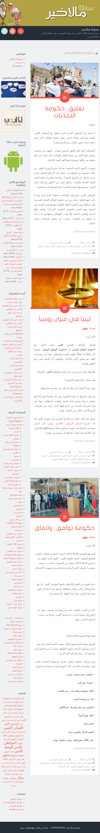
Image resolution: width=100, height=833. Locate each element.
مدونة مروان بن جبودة (13, 628)
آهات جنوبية (14, 428)
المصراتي (18, 583)
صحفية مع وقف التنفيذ (13, 558)
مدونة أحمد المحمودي (13, 642)
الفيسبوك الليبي (12, 732)
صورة (3, 763)
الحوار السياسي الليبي (82, 456)
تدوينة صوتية (17, 755)
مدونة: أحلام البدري (11, 435)
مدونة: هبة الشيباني (11, 449)
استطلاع (21, 709)
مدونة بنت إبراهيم (15, 590)
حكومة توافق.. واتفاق (65, 528)
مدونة (16, 456)
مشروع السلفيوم (15, 639)
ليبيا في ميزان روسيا (65, 319)
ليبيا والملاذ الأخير (11, 481)
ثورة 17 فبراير (14, 759)
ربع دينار (18, 218)
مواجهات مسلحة (9, 778)
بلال (20, 358)
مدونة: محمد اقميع (14, 562)
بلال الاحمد (17, 390)
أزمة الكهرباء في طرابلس (13, 702)
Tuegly (16, 446)
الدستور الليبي (11, 723)
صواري (16, 438)
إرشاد (20, 705)
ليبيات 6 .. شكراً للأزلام (13, 243)
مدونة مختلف (16, 565)
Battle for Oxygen (14, 523)
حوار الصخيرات (63, 766)
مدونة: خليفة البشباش (13, 555)
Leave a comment (81, 253)
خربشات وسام (16, 621)
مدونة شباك (17, 632)
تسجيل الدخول (16, 799)
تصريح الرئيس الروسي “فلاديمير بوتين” (69, 423)
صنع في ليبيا (13, 484)
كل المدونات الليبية (14, 417)
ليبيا (3, 766)
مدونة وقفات (17, 593)
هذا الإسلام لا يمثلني (14, 190)
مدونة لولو (18, 649)
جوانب (19, 502)
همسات (19, 664)
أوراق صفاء (17, 678)
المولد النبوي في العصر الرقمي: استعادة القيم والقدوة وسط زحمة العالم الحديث (12, 348)
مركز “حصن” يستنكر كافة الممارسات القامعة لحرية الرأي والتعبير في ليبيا (11, 200)
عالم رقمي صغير (15, 498)
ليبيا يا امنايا (17, 667)
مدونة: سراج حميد (11, 477)
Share (92, 125)
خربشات (18, 62)
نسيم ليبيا (18, 512)
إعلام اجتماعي (11, 705)
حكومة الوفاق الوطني (60, 459)
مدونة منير (18, 600)
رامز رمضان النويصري (59, 243)
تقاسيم (19, 540)
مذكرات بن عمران (14, 674)
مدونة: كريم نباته (12, 442)
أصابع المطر (17, 671)
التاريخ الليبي (14, 716)
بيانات (12, 752)
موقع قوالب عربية (27, 828)
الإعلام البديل (12, 713)
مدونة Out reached (14, 625)
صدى (16, 431)
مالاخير (16, 453)
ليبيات (21, 770)
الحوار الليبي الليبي (84, 763)
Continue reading (83, 232)
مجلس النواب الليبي (10, 770)
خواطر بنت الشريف (14, 660)
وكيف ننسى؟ (12, 302)
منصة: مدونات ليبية (14, 424)
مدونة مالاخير (90, 29)
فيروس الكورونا (16, 766)
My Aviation (17, 66)
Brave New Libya (15, 653)
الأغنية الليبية (12, 709)
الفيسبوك (21, 732)
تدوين (6, 751)
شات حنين (18, 320)
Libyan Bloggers (15, 421)
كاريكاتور (8, 766)
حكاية (18, 763)
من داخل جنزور (16, 519)
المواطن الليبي (74, 246)
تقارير (23, 759)
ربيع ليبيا (18, 530)
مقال (20, 777)
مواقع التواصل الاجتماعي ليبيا (13, 782)
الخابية (19, 547)
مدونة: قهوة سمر (15, 607)
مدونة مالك (17, 635)
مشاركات (7, 774)
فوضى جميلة (17, 579)
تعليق (53, 246)
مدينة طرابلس (17, 774)
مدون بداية (18, 576)
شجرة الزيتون (16, 526)
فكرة (23, 766)
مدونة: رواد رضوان (11, 463)
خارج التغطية (17, 656)
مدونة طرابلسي (15, 495)
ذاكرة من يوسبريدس (13, 572)
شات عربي (17, 305)
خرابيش (19, 509)
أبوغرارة (15, 460)
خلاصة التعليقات (15, 806)
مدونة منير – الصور (14, 604)
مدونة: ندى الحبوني (14, 533)
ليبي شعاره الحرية (11, 467)
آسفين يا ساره (16, 211)
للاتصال (19, 257)
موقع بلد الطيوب (15, 59)
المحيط (19, 516)
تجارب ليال (17, 646)
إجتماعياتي (17, 505)
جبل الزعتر (17, 586)
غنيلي (15, 376)
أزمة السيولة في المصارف (13, 698)
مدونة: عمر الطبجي (14, 551)
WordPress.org (15, 809)
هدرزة (13, 786)
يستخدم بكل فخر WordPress (66, 828)
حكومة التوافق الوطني (80, 459)
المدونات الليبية (16, 739)
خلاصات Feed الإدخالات (12, 802)
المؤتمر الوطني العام (11, 735)
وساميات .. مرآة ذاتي (13, 618)
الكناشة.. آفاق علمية (13, 537)
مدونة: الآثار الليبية (14, 544)
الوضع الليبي (61, 246)
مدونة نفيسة (17, 569)
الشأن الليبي (86, 246)
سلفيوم (19, 597)
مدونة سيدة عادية (15, 681)
